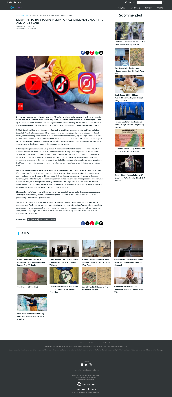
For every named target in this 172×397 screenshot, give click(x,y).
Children (35, 219)
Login (9, 2)
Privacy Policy (77, 370)
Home (18, 15)
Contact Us (90, 370)
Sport (148, 8)
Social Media (44, 219)
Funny (121, 8)
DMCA (97, 370)
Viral (160, 8)
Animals (135, 8)
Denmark (52, 219)
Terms (84, 370)
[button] (83, 53)
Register (18, 2)
